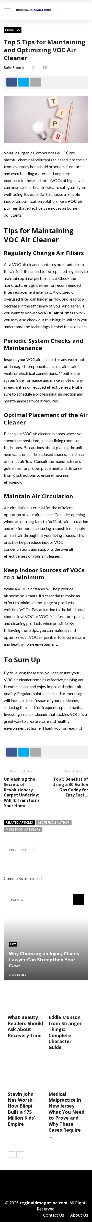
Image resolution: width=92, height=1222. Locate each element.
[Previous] (11, 1154)
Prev (12, 850)
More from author (54, 822)
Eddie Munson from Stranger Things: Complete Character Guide (65, 1032)
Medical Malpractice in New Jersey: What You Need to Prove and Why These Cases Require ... (66, 1115)
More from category (23, 829)
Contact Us (53, 1215)
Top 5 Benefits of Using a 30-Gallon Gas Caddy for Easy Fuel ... (70, 787)
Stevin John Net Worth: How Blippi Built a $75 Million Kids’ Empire (21, 1109)
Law (13, 944)
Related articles (19, 822)
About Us (79, 1215)
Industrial (12, 29)
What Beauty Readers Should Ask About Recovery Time (25, 1026)
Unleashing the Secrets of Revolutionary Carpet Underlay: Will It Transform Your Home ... (21, 792)
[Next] (20, 1154)
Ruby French (14, 67)
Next (24, 850)
